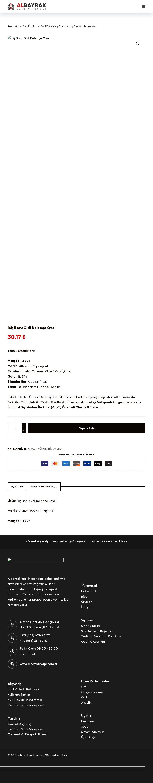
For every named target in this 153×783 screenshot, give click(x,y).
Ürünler (86, 602)
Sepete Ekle (87, 428)
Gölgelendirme (92, 692)
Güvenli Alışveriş (37, 541)
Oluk (84, 697)
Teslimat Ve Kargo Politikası (109, 541)
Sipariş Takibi (90, 626)
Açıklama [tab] (17, 486)
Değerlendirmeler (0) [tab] (43, 486)
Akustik (86, 702)
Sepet (85, 726)
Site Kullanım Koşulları (96, 631)
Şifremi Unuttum (92, 732)
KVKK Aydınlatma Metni (25, 700)
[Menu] (143, 6)
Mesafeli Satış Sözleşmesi (69, 541)
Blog (84, 596)
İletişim (86, 607)
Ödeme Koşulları (93, 641)
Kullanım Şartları (19, 694)
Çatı (84, 687)
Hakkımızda (89, 591)
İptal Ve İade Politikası (23, 689)
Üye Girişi (88, 737)
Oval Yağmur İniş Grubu (45, 448)
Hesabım (87, 721)
